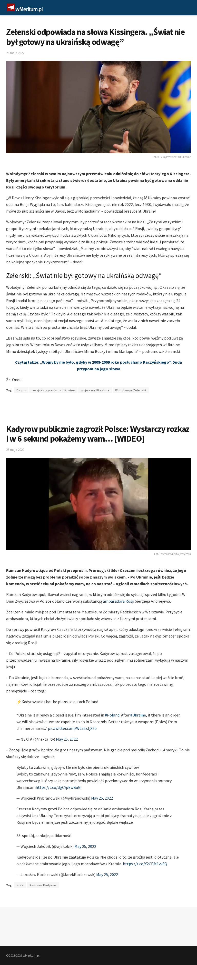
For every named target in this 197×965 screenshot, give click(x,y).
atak (20, 885)
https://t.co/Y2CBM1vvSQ (145, 863)
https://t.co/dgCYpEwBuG (58, 787)
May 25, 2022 (67, 739)
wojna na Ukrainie (95, 390)
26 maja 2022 (15, 53)
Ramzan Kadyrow (43, 885)
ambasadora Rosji (118, 601)
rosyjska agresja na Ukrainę (53, 390)
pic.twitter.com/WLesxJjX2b (72, 728)
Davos (21, 390)
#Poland (112, 715)
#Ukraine (138, 715)
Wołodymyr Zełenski (130, 390)
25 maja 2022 (15, 449)
